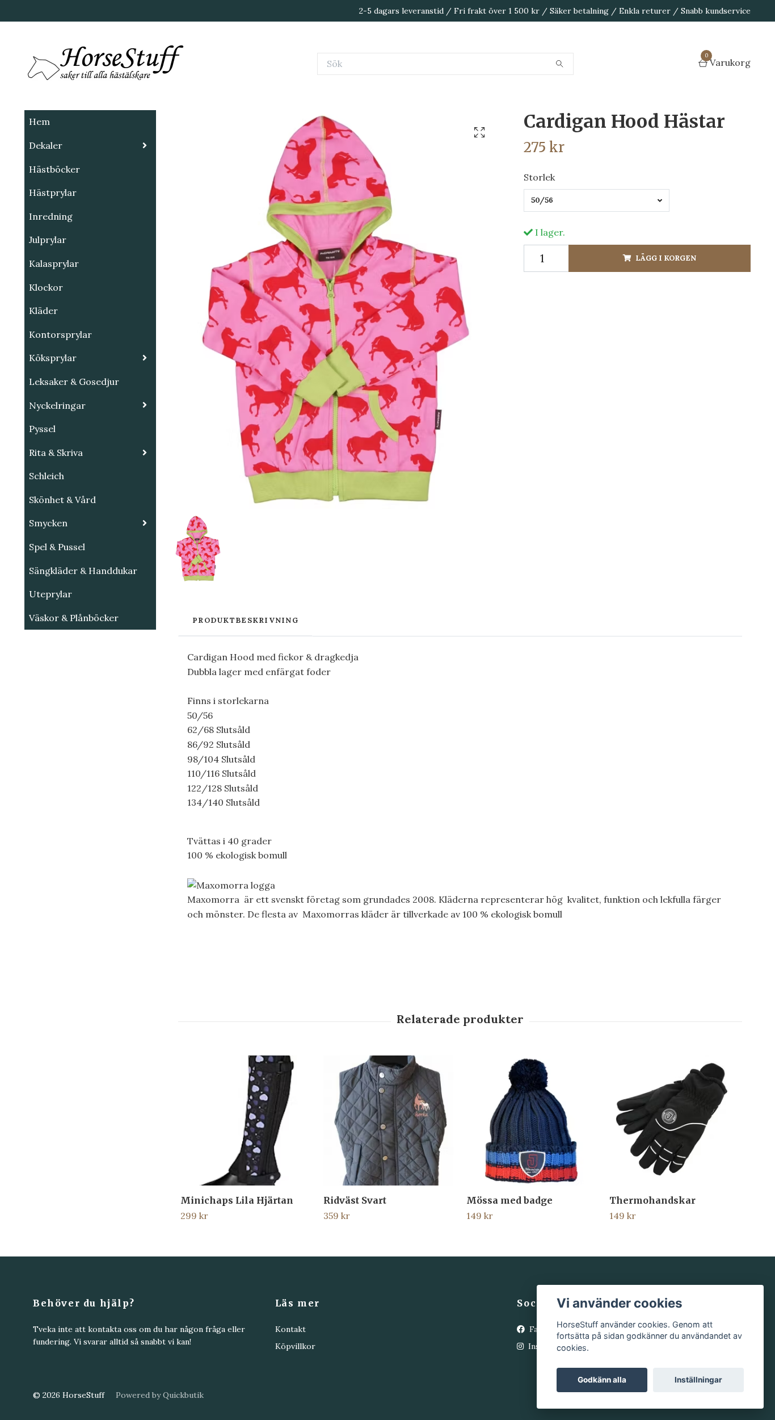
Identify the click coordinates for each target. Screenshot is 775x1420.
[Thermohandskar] (674, 1177)
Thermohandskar (652, 1257)
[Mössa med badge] (531, 1177)
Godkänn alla (602, 1379)
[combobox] (596, 257)
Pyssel (42, 485)
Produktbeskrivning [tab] (245, 677)
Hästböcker (54, 226)
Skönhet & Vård (62, 556)
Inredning (51, 273)
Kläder (43, 367)
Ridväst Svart (354, 1257)
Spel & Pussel (57, 603)
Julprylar (47, 296)
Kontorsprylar (60, 391)
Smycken (48, 579)
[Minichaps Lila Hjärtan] (245, 1177)
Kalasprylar (54, 320)
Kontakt (290, 1386)
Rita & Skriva (56, 509)
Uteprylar (50, 650)
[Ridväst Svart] (388, 1177)
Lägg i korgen (665, 315)
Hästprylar (53, 249)
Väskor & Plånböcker (74, 674)
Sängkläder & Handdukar (83, 627)
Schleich (46, 532)
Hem (39, 178)
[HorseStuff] (194, 92)
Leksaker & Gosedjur (74, 438)
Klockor (46, 344)
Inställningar (698, 1379)
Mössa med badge (509, 1257)
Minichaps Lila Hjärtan (236, 1257)
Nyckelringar (57, 462)
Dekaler (45, 202)
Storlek (539, 234)
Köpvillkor (295, 1403)
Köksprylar (53, 414)
